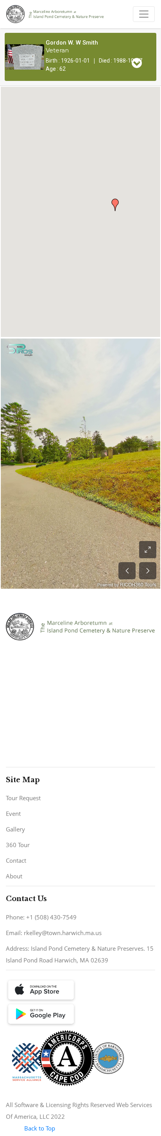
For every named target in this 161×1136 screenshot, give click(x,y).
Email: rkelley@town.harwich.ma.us (54, 933)
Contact (16, 860)
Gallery (15, 829)
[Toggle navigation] (144, 14)
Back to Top (39, 1128)
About (14, 876)
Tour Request (23, 798)
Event (13, 813)
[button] (115, 204)
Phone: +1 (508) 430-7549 (41, 917)
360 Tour (18, 845)
